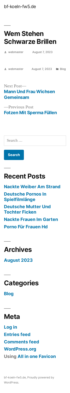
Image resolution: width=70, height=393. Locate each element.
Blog (63, 69)
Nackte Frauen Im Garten (31, 219)
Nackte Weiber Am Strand (32, 186)
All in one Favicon (37, 356)
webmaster (15, 52)
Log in (10, 327)
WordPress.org (20, 349)
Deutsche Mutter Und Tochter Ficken (27, 209)
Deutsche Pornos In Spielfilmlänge (25, 196)
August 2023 (18, 260)
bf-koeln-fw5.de (20, 6)
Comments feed (21, 341)
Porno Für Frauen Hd (26, 226)
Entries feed (17, 334)
